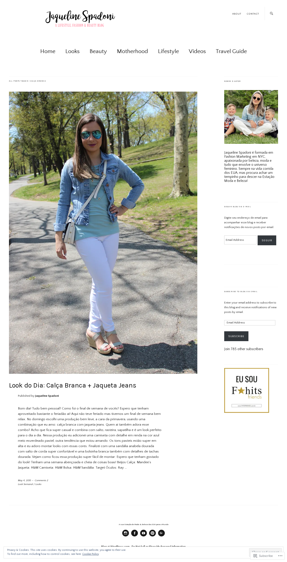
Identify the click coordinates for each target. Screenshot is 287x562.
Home (47, 51)
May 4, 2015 (24, 480)
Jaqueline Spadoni (47, 395)
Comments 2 (41, 480)
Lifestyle (168, 51)
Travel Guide (231, 51)
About (236, 14)
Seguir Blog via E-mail (237, 207)
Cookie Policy (90, 554)
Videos (197, 51)
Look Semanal (25, 484)
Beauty (98, 51)
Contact (253, 14)
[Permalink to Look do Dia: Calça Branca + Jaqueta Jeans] (103, 373)
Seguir (267, 240)
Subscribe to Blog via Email (241, 292)
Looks (72, 51)
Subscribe (236, 336)
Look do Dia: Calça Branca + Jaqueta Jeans (72, 385)
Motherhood (132, 51)
